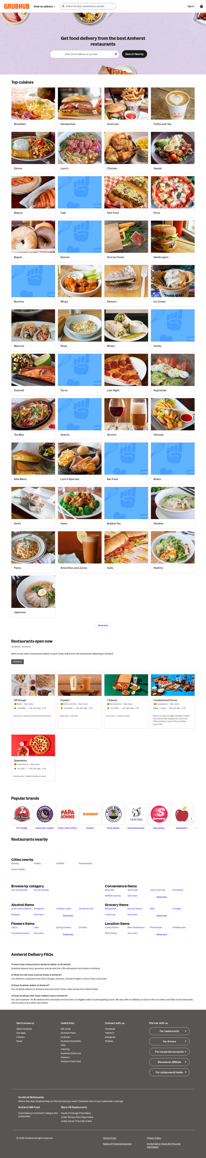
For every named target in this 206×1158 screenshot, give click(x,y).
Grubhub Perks (68, 1032)
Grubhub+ (66, 1037)
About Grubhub (24, 1028)
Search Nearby (134, 54)
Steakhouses (179, 927)
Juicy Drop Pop (157, 889)
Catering (65, 1049)
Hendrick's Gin (86, 908)
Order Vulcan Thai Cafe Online (76, 1121)
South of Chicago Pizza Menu (76, 1113)
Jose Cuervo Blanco (21, 908)
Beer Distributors (136, 927)
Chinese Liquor (63, 908)
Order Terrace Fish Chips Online (77, 1117)
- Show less (161, 897)
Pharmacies (156, 927)
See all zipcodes (19, 889)
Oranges (176, 908)
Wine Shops (111, 933)
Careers (20, 1037)
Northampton (85, 863)
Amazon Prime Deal (71, 1061)
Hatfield (60, 863)
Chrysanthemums (20, 933)
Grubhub (15, 646)
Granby (15, 863)
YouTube (109, 1041)
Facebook (110, 1028)
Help (63, 1045)
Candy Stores (112, 927)
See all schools (41, 889)
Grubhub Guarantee (71, 1041)
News (19, 1041)
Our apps (21, 1032)
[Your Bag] (201, 6)
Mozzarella (110, 908)
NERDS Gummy (113, 895)
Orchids (83, 927)
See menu (28, 704)
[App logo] (16, 6)
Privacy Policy (154, 1138)
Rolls (152, 908)
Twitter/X (109, 1032)
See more (132, 895)
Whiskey (15, 914)
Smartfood (177, 889)
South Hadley (18, 869)
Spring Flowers (63, 927)
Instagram (110, 1037)
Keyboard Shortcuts (71, 1053)
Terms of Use (109, 1138)
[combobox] (88, 6)
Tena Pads (132, 889)
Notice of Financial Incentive (117, 1143)
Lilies (36, 927)
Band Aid (109, 889)
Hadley (37, 863)
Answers (65, 1057)
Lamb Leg (110, 914)
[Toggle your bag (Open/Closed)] (201, 6)
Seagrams (39, 908)
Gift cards (65, 1028)
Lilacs (14, 927)
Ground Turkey (134, 908)
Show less (103, 625)
